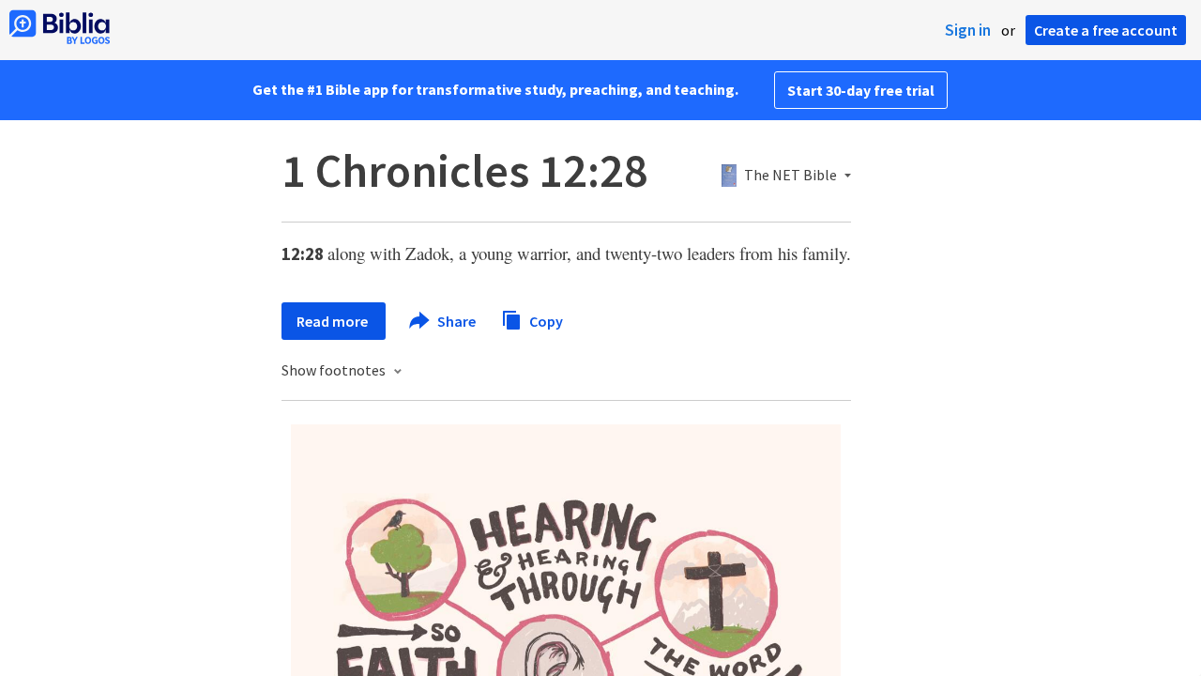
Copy (544, 320)
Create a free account (1106, 30)
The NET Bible (790, 175)
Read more (333, 321)
